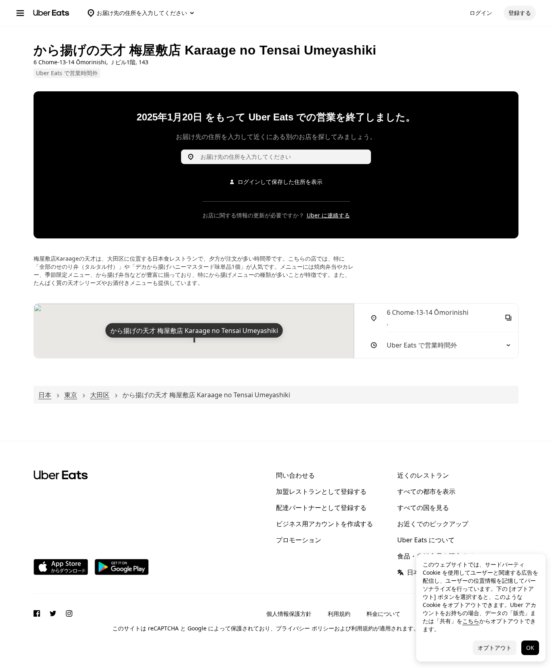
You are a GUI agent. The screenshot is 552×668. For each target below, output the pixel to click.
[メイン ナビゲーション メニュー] (20, 13)
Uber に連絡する (328, 215)
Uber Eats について (426, 539)
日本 (44, 394)
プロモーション (298, 539)
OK (530, 647)
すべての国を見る (423, 507)
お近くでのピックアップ (432, 523)
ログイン (481, 13)
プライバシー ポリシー (305, 628)
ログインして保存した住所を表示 (280, 181)
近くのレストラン (423, 475)
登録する (519, 13)
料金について (383, 613)
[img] (194, 330)
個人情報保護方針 (289, 613)
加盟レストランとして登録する (321, 491)
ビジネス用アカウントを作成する (324, 523)
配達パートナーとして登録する (321, 507)
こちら (470, 621)
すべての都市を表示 (426, 491)
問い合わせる (295, 475)
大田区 (100, 394)
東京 (70, 394)
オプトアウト (495, 647)
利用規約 (339, 613)
